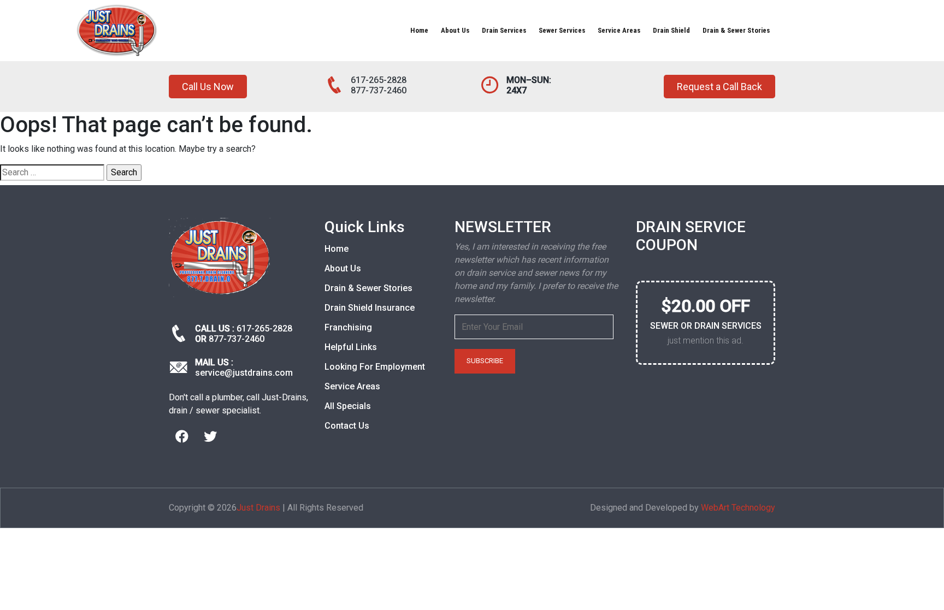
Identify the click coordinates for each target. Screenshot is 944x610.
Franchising (348, 327)
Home (419, 30)
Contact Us (346, 426)
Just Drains (258, 507)
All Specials (347, 406)
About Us (455, 30)
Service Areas (619, 30)
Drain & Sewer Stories (736, 30)
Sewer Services (562, 30)
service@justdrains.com (244, 373)
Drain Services (504, 30)
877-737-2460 (378, 90)
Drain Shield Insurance (369, 308)
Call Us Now (208, 86)
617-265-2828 (378, 80)
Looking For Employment (374, 367)
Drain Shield (671, 30)
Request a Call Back (719, 86)
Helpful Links (350, 347)
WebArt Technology (738, 507)
